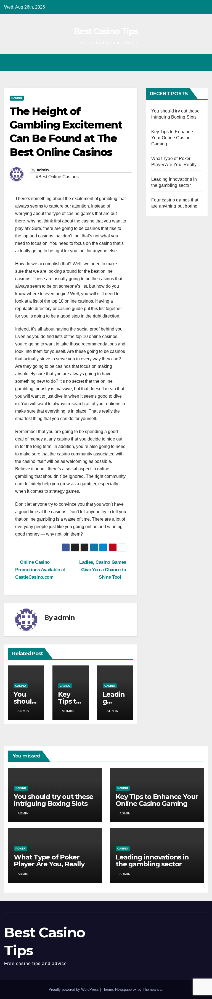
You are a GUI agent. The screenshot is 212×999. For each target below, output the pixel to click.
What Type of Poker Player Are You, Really (49, 860)
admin (43, 169)
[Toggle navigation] (202, 62)
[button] (192, 62)
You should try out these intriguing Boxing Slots (53, 800)
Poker (20, 848)
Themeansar (152, 989)
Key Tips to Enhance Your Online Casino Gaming (172, 137)
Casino (16, 97)
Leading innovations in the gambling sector (152, 860)
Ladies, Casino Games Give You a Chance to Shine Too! (102, 569)
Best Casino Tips (106, 31)
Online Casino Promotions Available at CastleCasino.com (40, 569)
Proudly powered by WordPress (74, 989)
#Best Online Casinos (57, 176)
